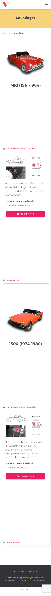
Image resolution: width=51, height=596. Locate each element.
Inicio (4, 33)
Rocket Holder (38, 577)
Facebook (32, 572)
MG (10, 33)
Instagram (19, 572)
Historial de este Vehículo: (20, 201)
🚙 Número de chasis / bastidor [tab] (19, 148)
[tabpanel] (25, 214)
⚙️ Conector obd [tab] (11, 280)
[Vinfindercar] (6, 4)
